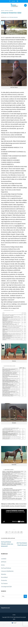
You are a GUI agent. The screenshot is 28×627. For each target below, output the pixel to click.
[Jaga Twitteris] (12, 532)
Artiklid (7, 10)
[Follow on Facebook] (9, 1)
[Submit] (25, 596)
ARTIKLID (3, 562)
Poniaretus (4, 580)
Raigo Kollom (14, 17)
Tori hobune (4, 583)
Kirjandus (3, 574)
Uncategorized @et (6, 586)
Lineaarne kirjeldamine (7, 571)
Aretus (2, 10)
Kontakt (13, 1)
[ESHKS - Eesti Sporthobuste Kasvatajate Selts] (14, 5)
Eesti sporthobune (6, 568)
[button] (17, 1)
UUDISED (3, 558)
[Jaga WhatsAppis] (6, 532)
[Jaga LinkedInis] (21, 532)
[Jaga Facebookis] (9, 532)
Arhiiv (14, 614)
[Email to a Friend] (15, 532)
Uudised (11, 10)
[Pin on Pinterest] (18, 532)
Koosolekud (4, 577)
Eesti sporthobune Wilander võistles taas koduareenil (7, 544)
